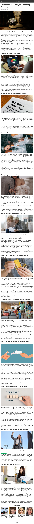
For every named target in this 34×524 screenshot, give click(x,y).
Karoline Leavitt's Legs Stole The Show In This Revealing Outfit (21, 516)
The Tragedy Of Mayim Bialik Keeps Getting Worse (29, 516)
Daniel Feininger (4, 8)
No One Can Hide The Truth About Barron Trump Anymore (12, 516)
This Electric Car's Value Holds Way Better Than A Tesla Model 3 (4, 516)
